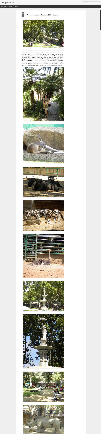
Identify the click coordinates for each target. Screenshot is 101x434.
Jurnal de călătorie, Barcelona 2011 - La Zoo (42, 15)
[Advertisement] (72, 37)
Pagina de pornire (13, 6)
